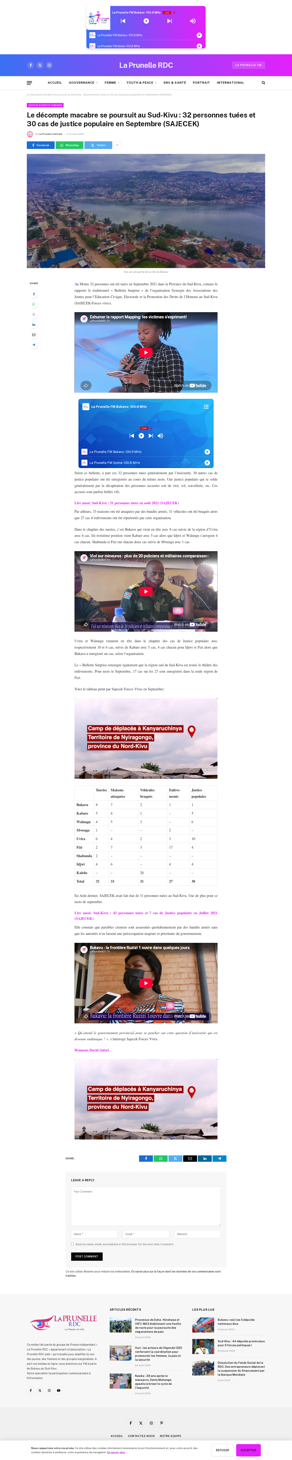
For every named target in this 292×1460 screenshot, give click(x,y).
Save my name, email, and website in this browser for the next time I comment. (124, 1244)
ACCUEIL (55, 82)
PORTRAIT (201, 82)
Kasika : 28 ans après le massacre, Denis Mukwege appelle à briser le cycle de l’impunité (153, 1381)
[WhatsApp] (34, 304)
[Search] (263, 82)
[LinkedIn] (34, 324)
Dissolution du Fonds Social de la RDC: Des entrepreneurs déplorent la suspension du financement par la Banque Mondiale (241, 1368)
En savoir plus (116, 1452)
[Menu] (29, 82)
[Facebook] (34, 294)
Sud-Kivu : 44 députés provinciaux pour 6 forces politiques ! (241, 1343)
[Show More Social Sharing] (117, 145)
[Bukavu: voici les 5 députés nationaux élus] (203, 1325)
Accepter (248, 1450)
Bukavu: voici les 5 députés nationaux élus (236, 1321)
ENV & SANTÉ (175, 82)
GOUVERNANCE (82, 82)
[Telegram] (34, 345)
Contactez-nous (141, 1436)
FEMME (110, 82)
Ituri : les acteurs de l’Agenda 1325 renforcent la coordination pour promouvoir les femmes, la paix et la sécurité (158, 1353)
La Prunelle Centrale (50, 134)
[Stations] (206, 406)
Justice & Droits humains (45, 105)
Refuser (222, 1450)
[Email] (34, 335)
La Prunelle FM (248, 65)
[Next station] (123, 21)
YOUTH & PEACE (140, 82)
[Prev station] (169, 21)
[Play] (146, 21)
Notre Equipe (170, 1436)
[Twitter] (34, 314)
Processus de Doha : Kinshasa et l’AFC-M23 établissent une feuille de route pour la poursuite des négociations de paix (158, 1325)
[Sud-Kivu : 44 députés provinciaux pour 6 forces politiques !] (203, 1346)
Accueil (117, 1436)
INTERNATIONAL (230, 82)
